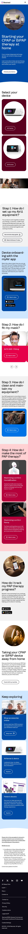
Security (4, 906)
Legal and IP (5, 913)
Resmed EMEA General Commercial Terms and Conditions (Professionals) (12, 918)
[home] (5, 2)
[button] (9, 72)
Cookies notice (6, 910)
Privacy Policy (6, 903)
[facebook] (3, 880)
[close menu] (25, 2)
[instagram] (17, 880)
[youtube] (22, 880)
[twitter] (7, 880)
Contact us (5, 899)
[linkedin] (12, 880)
